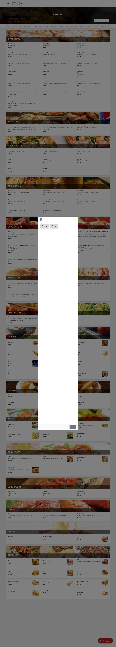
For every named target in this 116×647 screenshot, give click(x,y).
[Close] (75, 219)
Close (72, 427)
